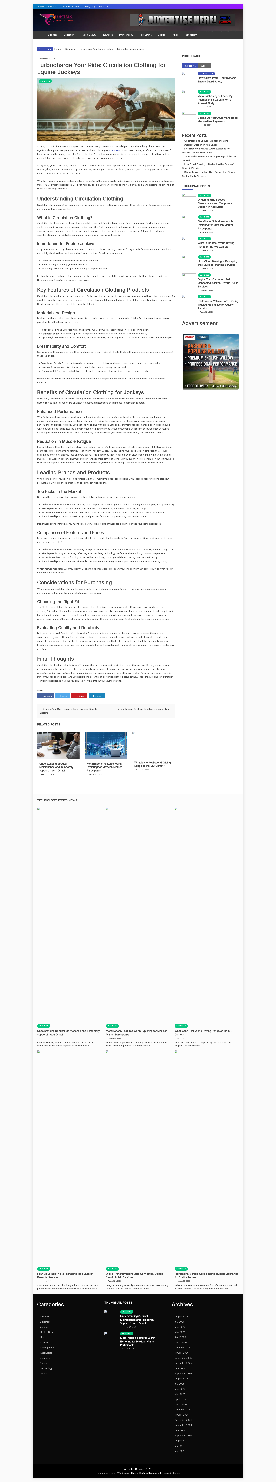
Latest (204, 65)
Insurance (108, 34)
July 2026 (180, 1321)
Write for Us (103, 7)
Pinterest (80, 695)
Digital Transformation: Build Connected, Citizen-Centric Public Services (218, 283)
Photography (126, 34)
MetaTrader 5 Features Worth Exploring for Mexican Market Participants (104, 767)
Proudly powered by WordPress (112, 1472)
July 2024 (180, 1445)
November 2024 (183, 1425)
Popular (190, 65)
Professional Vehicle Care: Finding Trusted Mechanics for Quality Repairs (218, 305)
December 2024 (183, 1420)
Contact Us (77, 7)
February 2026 (182, 1347)
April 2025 (180, 1399)
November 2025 (183, 1363)
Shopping (45, 1357)
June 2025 (180, 1388)
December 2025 (183, 1357)
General (44, 1326)
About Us (66, 7)
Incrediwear (114, 150)
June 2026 (180, 1326)
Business (52, 34)
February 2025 (182, 1409)
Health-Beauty (88, 34)
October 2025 (182, 1368)
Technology (190, 34)
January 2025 (182, 1414)
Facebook (46, 695)
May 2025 (180, 1394)
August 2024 (181, 1440)
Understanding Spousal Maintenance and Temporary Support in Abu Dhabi (56, 767)
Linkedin (97, 695)
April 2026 (180, 1337)
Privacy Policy (89, 7)
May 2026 (180, 1332)
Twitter (63, 695)
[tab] (190, 65)
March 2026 (181, 1342)
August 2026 (181, 1316)
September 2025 (184, 1373)
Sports (161, 34)
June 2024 (180, 1451)
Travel (174, 34)
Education (69, 34)
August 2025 (181, 1378)
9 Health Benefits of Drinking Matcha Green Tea (143, 708)
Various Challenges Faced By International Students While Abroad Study (215, 100)
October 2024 (182, 1430)
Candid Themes (171, 1472)
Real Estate (145, 34)
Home (43, 1337)
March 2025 (181, 1404)
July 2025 (180, 1383)
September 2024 (184, 1435)
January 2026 (182, 1352)
